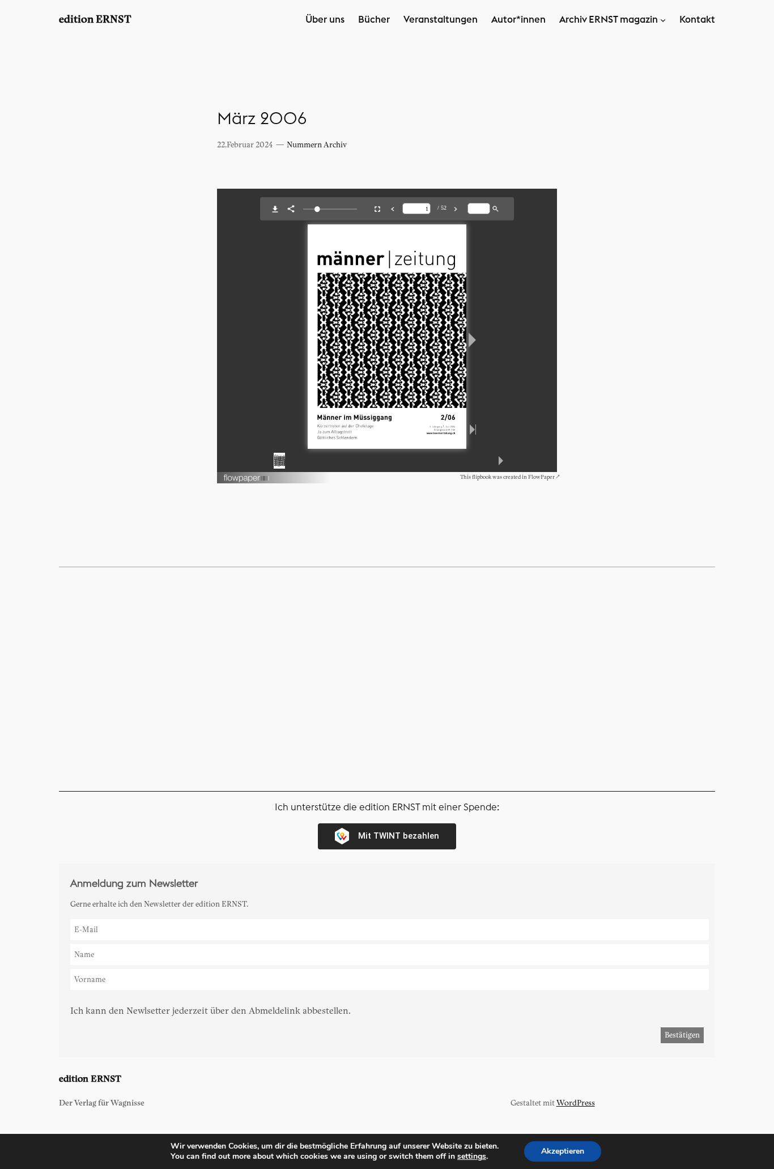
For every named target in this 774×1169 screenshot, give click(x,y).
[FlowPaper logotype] (246, 480)
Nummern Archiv (317, 145)
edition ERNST (95, 19)
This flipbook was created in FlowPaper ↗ (510, 477)
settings (471, 1156)
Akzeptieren (562, 1151)
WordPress (575, 1103)
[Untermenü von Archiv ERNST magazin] (663, 20)
